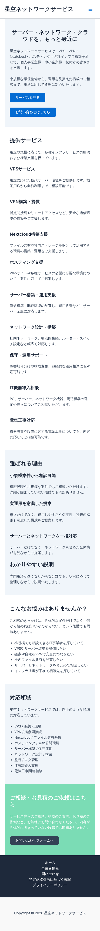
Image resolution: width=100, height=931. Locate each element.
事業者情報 (50, 868)
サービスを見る (27, 97)
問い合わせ (50, 874)
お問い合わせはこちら (32, 112)
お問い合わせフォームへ (34, 840)
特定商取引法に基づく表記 (50, 879)
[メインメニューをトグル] (90, 9)
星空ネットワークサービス (39, 9)
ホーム (50, 863)
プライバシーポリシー (50, 885)
